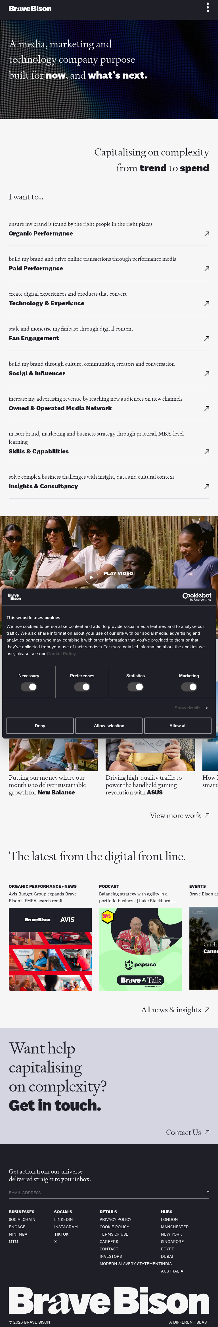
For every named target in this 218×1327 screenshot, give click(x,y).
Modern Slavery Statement (130, 1263)
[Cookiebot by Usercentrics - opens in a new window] (186, 597)
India (166, 1263)
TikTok (61, 1234)
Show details (187, 707)
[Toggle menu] (204, 7)
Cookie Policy (61, 653)
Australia (172, 1271)
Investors (111, 1256)
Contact (109, 1249)
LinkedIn (63, 1219)
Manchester (175, 1227)
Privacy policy (115, 1219)
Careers (109, 1241)
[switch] (82, 686)
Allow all (177, 725)
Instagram (66, 1227)
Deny (40, 725)
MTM (13, 1241)
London (169, 1219)
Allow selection (109, 725)
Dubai (167, 1256)
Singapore (172, 1241)
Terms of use (114, 1234)
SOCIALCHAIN (22, 1219)
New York (171, 1234)
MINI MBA (18, 1234)
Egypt (167, 1249)
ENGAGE (17, 1227)
